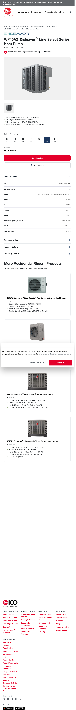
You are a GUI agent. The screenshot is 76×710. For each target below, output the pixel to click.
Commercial (36, 12)
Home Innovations (10, 621)
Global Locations (62, 627)
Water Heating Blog (10, 651)
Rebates (19, 2)
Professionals (51, 12)
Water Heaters (8, 614)
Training (41, 632)
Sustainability (41, 2)
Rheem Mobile (7, 705)
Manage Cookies (35, 362)
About (61, 12)
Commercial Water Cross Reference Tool (10, 688)
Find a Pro (7, 642)
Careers (53, 2)
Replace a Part (44, 623)
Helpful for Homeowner (10, 611)
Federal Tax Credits (10, 663)
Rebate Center (8, 660)
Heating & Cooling (10, 617)
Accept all (60, 362)
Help (60, 2)
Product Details (11, 247)
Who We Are (61, 614)
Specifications (10, 176)
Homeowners (23, 12)
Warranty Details (11, 254)
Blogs (58, 624)
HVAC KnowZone (9, 677)
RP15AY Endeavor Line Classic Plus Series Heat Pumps (32, 441)
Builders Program (27, 629)
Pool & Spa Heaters (10, 624)
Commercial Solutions (28, 611)
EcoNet (6, 627)
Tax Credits (29, 2)
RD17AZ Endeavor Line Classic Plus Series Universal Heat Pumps (36, 298)
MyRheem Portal (44, 614)
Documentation (11, 240)
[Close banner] (71, 345)
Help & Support (62, 630)
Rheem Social (7, 696)
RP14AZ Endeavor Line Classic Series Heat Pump (30, 394)
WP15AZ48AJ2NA (10, 150)
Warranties (8, 2)
